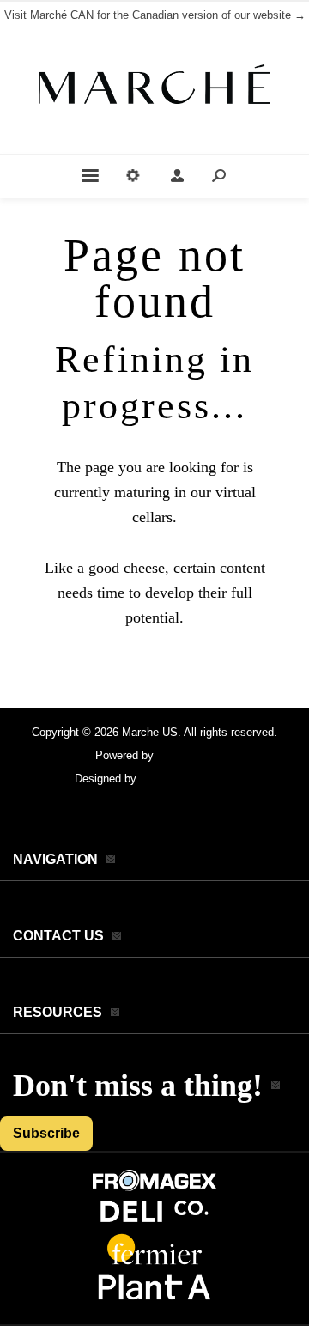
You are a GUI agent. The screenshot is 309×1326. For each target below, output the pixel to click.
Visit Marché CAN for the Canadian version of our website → (155, 15)
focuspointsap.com (187, 778)
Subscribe (46, 1133)
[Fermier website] (154, 1262)
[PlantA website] (154, 1300)
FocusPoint (185, 755)
